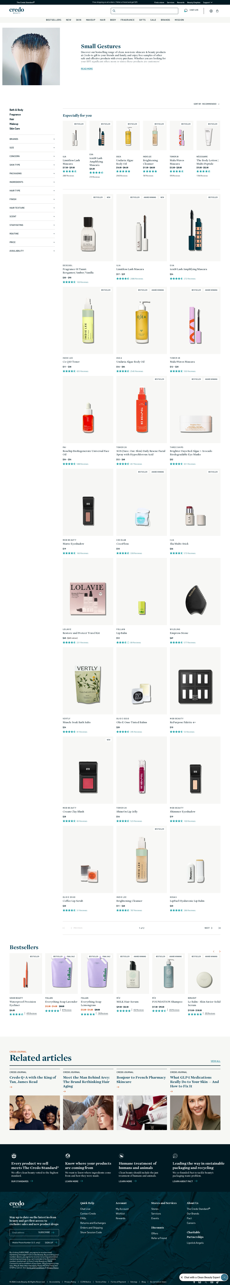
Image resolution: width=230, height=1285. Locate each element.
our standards (20, 1181)
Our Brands (193, 1213)
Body (113, 19)
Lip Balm (121, 633)
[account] (211, 11)
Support (206, 2)
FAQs (83, 1218)
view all (215, 1061)
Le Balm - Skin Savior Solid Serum (204, 1003)
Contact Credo (88, 1213)
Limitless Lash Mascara (71, 162)
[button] (217, 11)
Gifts (142, 19)
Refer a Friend (159, 1238)
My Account (122, 1208)
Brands (165, 19)
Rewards (180, 2)
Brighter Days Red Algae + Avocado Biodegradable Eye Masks (191, 452)
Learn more (72, 1181)
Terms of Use (100, 1282)
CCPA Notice (85, 1282)
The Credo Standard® (21, 2)
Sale (153, 19)
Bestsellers (53, 19)
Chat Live (85, 1208)
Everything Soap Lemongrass (91, 1003)
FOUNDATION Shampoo (167, 1001)
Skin (78, 19)
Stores (154, 1208)
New (68, 19)
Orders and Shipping (91, 1227)
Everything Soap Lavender (61, 1001)
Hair (102, 19)
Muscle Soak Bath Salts (76, 722)
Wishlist (120, 1213)
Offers (154, 1233)
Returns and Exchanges (93, 1222)
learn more (126, 1181)
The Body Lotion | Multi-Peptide (207, 162)
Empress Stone (179, 633)
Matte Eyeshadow (73, 543)
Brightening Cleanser (150, 162)
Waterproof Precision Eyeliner (23, 1003)
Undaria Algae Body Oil (124, 162)
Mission (179, 19)
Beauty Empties (193, 2)
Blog (144, 1282)
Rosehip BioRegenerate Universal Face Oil (86, 452)
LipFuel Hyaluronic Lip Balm (187, 900)
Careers (191, 1222)
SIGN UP (49, 1242)
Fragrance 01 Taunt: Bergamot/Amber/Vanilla (78, 270)
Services (170, 2)
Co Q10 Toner (71, 361)
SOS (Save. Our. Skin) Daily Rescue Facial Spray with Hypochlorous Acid (140, 452)
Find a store (159, 2)
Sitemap (133, 1282)
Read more (87, 69)
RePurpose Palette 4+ (183, 722)
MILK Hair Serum (127, 1001)
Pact (189, 1218)
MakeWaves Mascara (177, 162)
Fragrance (127, 19)
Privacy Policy (52, 1268)
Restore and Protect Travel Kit (81, 633)
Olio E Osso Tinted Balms (131, 722)
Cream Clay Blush (73, 811)
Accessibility (54, 1282)
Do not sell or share (158, 1282)
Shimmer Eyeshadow (182, 811)
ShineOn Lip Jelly (127, 811)
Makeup (90, 19)
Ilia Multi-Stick (179, 543)
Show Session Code (91, 1232)
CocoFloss (122, 543)
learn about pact (183, 1181)
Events (155, 1218)
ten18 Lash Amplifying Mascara (96, 161)
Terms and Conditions (35, 1268)
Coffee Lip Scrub (73, 900)
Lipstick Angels (195, 1242)
